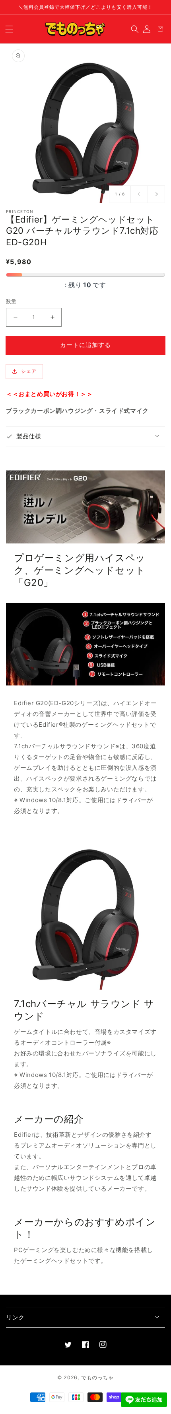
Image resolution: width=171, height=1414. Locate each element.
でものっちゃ (97, 1377)
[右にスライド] (156, 194)
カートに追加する (85, 345)
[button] (9, 28)
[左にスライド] (139, 194)
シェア (29, 371)
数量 (11, 301)
